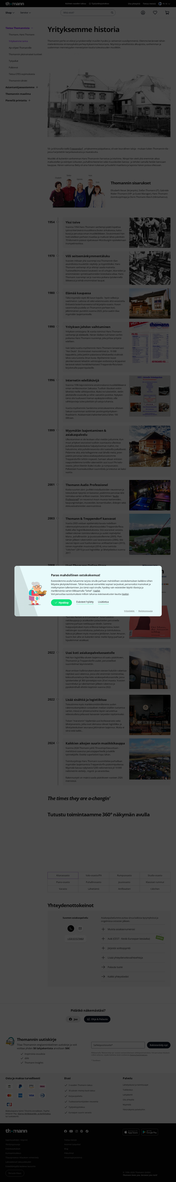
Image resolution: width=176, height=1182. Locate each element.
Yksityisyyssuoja (145, 611)
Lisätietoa (103, 601)
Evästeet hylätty (85, 601)
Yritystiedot (129, 611)
